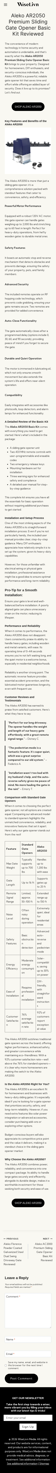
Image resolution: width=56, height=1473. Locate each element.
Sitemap (44, 1463)
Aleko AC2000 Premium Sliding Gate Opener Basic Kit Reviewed (43, 1250)
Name (10, 1339)
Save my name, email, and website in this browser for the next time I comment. (28, 1365)
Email (10, 1353)
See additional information (22, 1463)
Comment (13, 1296)
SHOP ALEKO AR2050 (28, 106)
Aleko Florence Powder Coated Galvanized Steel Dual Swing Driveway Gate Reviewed (13, 1252)
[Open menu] (5, 4)
